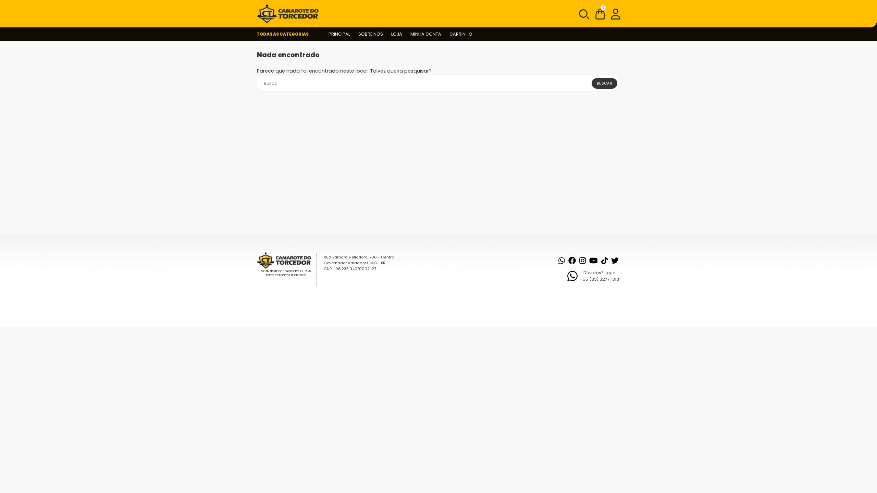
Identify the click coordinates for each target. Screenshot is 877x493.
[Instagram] (582, 260)
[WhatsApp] (561, 260)
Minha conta (425, 34)
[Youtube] (593, 260)
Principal (339, 34)
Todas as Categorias (283, 34)
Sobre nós (370, 34)
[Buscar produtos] (584, 13)
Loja (396, 34)
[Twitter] (615, 260)
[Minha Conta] (615, 13)
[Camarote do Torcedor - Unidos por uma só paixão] (290, 13)
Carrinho (460, 34)
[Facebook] (572, 260)
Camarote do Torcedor (280, 271)
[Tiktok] (604, 260)
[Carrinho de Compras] (600, 15)
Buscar (604, 83)
